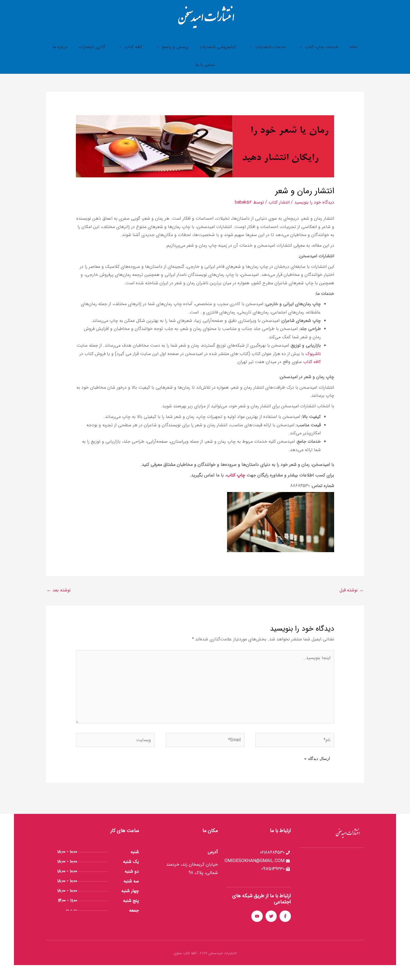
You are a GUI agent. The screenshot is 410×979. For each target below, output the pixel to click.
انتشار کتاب (279, 202)
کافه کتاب (312, 361)
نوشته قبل (351, 590)
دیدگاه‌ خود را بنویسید (314, 202)
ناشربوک (313, 353)
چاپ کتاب (235, 475)
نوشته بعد (59, 590)
